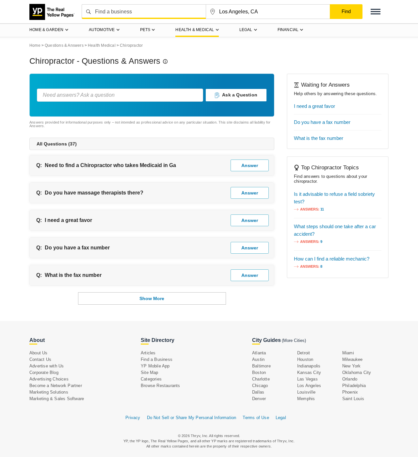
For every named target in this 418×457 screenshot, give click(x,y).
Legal (281, 417)
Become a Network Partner (55, 385)
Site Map (149, 372)
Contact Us (40, 359)
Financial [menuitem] (288, 29)
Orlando (349, 379)
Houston (305, 359)
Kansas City (309, 372)
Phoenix (350, 392)
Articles (148, 352)
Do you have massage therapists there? (94, 192)
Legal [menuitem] (245, 29)
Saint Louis (353, 398)
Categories (151, 379)
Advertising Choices (49, 379)
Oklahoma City (356, 372)
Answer (249, 165)
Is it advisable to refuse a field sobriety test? (334, 197)
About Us (38, 352)
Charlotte (261, 379)
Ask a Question (239, 94)
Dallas (258, 392)
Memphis (306, 398)
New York (351, 366)
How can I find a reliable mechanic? (331, 259)
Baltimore (261, 366)
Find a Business (156, 359)
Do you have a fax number (77, 247)
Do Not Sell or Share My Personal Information (191, 417)
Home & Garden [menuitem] (46, 29)
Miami (348, 352)
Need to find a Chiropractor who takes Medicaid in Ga (110, 165)
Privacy (132, 417)
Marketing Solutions (48, 392)
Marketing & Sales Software (56, 398)
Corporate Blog (43, 372)
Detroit (303, 352)
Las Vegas (307, 379)
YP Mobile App (155, 366)
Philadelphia (354, 385)
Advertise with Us (46, 366)
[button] (375, 11)
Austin (258, 359)
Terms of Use (256, 417)
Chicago (260, 385)
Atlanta (259, 352)
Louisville (306, 392)
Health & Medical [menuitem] (194, 29)
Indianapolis (308, 366)
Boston (259, 372)
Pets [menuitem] (145, 29)
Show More (151, 298)
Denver (259, 398)
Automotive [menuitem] (102, 29)
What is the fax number (73, 275)
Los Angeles (309, 385)
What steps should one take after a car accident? (335, 230)
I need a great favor (68, 220)
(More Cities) (294, 340)
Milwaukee (352, 359)
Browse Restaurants (160, 385)
